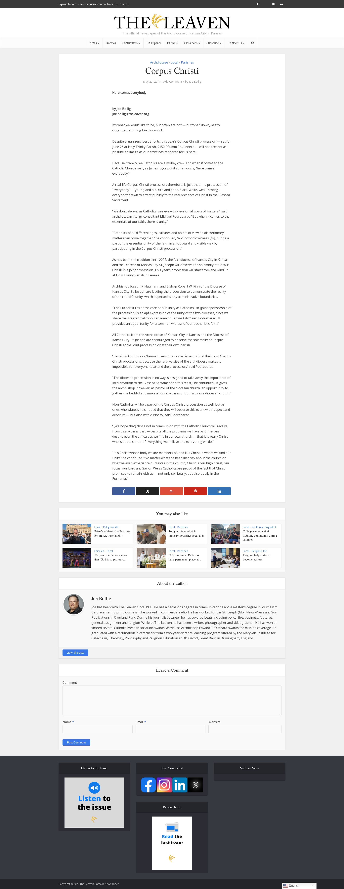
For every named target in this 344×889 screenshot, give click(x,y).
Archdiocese (159, 62)
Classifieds (190, 43)
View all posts (75, 652)
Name (68, 722)
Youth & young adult (264, 527)
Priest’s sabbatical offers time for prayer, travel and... (112, 533)
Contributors (130, 43)
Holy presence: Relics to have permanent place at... (185, 557)
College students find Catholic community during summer (260, 535)
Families (99, 551)
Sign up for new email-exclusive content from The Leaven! (93, 4)
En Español (154, 43)
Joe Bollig (195, 81)
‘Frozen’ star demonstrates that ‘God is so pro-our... (110, 557)
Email (141, 722)
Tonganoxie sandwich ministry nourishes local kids (186, 533)
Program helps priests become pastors (256, 557)
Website (214, 722)
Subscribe (212, 43)
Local (174, 62)
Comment (70, 682)
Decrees (111, 43)
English (294, 885)
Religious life (110, 527)
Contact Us (235, 43)
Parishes (187, 62)
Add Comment (172, 81)
